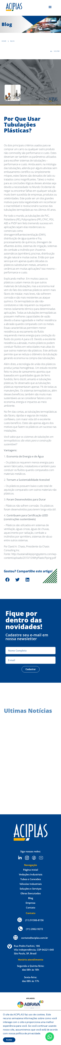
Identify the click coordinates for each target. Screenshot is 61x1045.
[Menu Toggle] (50, 7)
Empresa (30, 902)
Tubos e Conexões (30, 879)
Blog (30, 898)
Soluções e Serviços (30, 888)
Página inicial (30, 869)
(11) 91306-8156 (34, 920)
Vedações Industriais (30, 874)
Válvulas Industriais (31, 883)
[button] (7, 579)
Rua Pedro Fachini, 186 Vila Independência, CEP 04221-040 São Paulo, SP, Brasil (34, 949)
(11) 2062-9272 (34, 929)
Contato (30, 907)
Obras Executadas (30, 893)
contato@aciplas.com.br (34, 937)
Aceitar (9, 1040)
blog (12, 41)
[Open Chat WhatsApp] (49, 1036)
